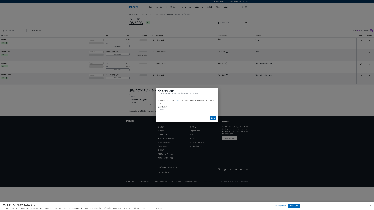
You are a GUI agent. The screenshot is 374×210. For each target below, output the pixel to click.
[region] (187, 206)
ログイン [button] (178, 100)
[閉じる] (371, 206)
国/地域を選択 (162, 107)
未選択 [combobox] (162, 110)
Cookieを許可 (294, 205)
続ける (213, 118)
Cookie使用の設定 (280, 205)
